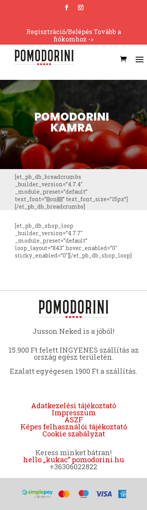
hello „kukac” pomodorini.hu (73, 459)
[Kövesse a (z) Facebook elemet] (66, 7)
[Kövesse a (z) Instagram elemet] (80, 7)
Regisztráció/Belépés (59, 31)
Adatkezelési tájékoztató (73, 405)
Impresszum (74, 412)
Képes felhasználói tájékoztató (73, 426)
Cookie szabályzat (73, 433)
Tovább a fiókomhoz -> (87, 35)
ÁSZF (73, 419)
